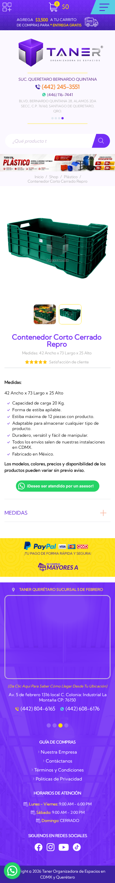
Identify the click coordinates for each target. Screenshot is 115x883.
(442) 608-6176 (83, 708)
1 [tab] (52, 118)
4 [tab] (62, 118)
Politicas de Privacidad (59, 779)
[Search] (101, 141)
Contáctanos (59, 761)
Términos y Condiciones (59, 770)
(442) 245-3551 (61, 86)
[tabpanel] (57, 95)
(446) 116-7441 (60, 94)
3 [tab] (59, 118)
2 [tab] (56, 118)
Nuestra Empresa (59, 752)
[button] (12, 870)
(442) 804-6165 (38, 708)
